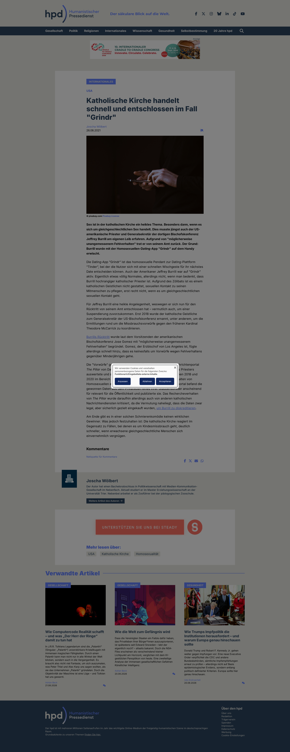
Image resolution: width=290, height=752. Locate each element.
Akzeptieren (165, 381)
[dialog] (145, 376)
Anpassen (123, 381)
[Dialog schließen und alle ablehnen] (175, 367)
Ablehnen (147, 381)
